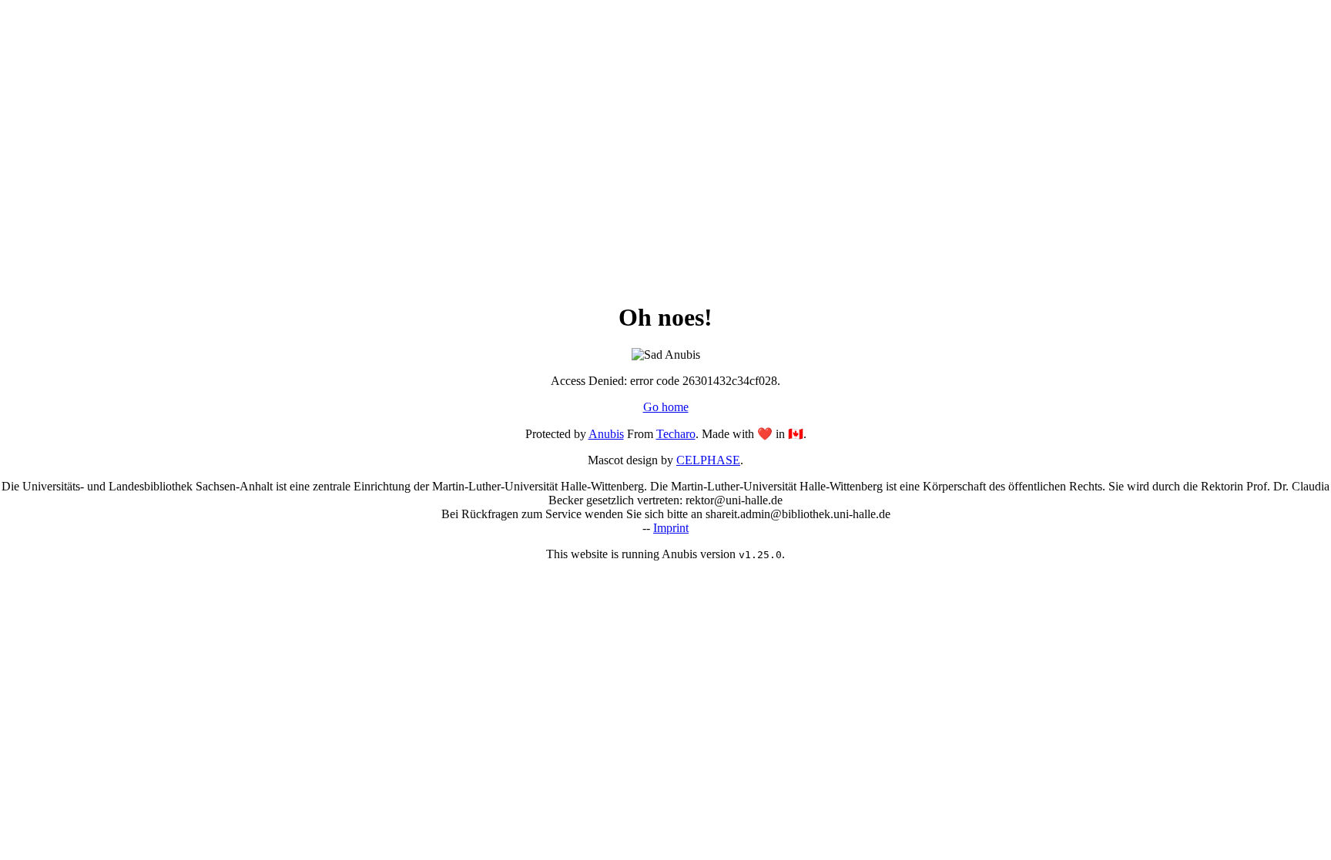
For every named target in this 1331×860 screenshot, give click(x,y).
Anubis (606, 433)
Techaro (676, 433)
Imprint (671, 527)
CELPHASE (708, 460)
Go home (666, 406)
